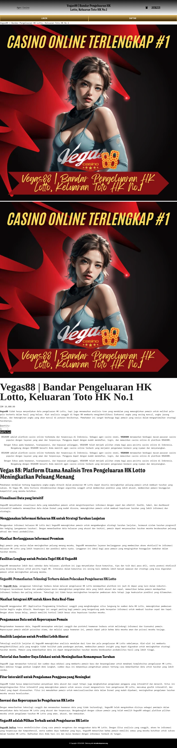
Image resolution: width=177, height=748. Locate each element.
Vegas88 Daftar (8, 727)
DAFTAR (132, 18)
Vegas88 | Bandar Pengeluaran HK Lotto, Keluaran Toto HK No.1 (89, 7)
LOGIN (44, 18)
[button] (5, 432)
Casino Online (155, 8)
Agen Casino (23, 7)
